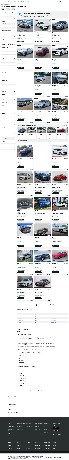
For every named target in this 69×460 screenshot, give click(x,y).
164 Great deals (53, 320)
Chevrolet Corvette (47, 442)
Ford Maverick (28, 442)
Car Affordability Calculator (39, 423)
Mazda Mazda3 (21, 360)
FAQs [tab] (18, 331)
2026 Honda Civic (20, 314)
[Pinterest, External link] (60, 434)
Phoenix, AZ (45, 426)
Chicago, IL (45, 421)
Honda (9, 4)
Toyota (9, 440)
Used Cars (9, 421)
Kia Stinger (54, 445)
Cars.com (41, 456)
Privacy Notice (18, 456)
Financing (9, 433)
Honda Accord (19, 445)
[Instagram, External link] (59, 434)
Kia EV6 (54, 448)
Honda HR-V (18, 448)
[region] (34, 456)
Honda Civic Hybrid (22, 363)
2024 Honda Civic (20, 318)
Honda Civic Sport (22, 370)
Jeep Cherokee (37, 448)
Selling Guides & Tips (29, 426)
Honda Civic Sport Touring (23, 378)
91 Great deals (53, 314)
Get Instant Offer (28, 423)
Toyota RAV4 (9, 442)
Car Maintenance (37, 429)
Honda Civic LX (21, 371)
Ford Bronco (28, 443)
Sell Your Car (27, 421)
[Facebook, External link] (55, 434)
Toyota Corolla (21, 355)
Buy (15, 1)
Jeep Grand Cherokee (38, 443)
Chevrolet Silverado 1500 (47, 443)
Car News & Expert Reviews (21, 423)
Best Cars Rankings (19, 426)
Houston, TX (46, 423)
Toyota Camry (21, 357)
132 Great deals (53, 316)
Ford (26, 440)
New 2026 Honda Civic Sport (22, 136)
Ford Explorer (28, 448)
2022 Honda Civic (20, 322)
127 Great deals (53, 322)
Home (2, 4)
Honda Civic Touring (22, 376)
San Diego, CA (46, 432)
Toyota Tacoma (10, 445)
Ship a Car (36, 424)
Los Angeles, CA (46, 424)
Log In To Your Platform (56, 423)
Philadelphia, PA (46, 429)
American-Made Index (20, 429)
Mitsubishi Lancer (22, 358)
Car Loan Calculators (38, 421)
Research (22, 1)
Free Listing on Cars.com (29, 424)
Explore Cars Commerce (56, 421)
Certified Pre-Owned (11, 424)
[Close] (68, 454)
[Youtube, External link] (57, 434)
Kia (53, 440)
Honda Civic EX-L (22, 375)
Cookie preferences (49, 457)
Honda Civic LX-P (22, 385)
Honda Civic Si (21, 362)
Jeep (36, 440)
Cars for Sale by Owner (11, 426)
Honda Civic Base (22, 383)
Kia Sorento (55, 443)
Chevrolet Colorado (47, 448)
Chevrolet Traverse (47, 445)
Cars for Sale (5, 4)
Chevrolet (45, 440)
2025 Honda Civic (20, 316)
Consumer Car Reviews (20, 421)
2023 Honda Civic (20, 320)
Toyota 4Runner (10, 448)
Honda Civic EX (21, 373)
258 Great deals (53, 318)
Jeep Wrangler (37, 442)
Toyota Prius (9, 443)
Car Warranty (37, 426)
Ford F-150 (27, 445)
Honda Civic (18, 443)
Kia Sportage (55, 442)
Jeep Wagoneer (37, 445)
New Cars (9, 423)
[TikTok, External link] (53, 434)
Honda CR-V (18, 442)
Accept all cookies (57, 457)
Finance (27, 1)
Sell (18, 1)
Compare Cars (19, 424)
